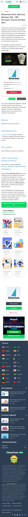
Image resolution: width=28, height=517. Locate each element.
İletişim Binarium (6, 512)
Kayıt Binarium (14, 6)
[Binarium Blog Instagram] (21, 515)
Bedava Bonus (14, 312)
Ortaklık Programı (7, 505)
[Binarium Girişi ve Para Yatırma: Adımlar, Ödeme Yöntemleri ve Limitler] (4, 409)
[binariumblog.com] (7, 2)
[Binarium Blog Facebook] (11, 515)
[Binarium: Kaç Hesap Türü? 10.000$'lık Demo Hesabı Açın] (18, 263)
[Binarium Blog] (14, 454)
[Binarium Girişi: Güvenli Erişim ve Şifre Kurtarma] (4, 436)
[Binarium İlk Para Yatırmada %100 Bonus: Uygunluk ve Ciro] (18, 223)
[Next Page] (5, 279)
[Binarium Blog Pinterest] (24, 515)
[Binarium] (13, 299)
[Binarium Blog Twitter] (14, 515)
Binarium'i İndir (17, 505)
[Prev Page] (2, 279)
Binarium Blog (6, 503)
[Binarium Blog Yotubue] (16, 515)
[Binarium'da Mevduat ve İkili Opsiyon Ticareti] (4, 420)
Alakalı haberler (8, 210)
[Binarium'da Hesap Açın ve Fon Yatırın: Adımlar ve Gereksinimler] (4, 401)
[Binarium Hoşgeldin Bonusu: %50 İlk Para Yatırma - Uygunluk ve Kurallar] (7, 223)
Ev (2, 11)
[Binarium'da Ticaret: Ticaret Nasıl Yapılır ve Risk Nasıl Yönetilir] (7, 243)
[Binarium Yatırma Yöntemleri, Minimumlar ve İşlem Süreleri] (4, 428)
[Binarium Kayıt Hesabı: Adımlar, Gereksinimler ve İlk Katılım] (4, 393)
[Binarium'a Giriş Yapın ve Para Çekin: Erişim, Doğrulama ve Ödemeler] (18, 243)
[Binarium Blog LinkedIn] (19, 515)
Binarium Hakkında (16, 503)
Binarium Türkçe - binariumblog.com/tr (12, 510)
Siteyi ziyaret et (21, 98)
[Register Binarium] (14, 325)
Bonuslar (7, 11)
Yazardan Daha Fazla (9, 214)
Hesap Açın (12, 98)
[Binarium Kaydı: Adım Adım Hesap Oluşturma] (7, 263)
